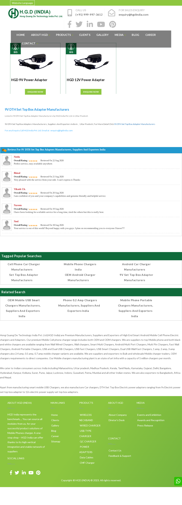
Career (150, 34)
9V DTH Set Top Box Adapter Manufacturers (134, 124)
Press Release (145, 425)
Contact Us (114, 450)
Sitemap (55, 441)
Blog (135, 34)
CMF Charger (87, 462)
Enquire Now (35, 91)
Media (119, 34)
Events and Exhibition (149, 414)
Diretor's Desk (116, 420)
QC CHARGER (87, 441)
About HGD (39, 34)
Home (21, 34)
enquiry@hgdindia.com (61, 130)
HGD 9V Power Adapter (29, 80)
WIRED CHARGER (89, 425)
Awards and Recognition (150, 420)
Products (63, 34)
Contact (29, 43)
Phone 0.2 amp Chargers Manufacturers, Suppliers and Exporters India (79, 305)
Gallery (102, 34)
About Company (117, 414)
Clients (84, 34)
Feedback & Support (119, 455)
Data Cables (86, 457)
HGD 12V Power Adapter (86, 80)
